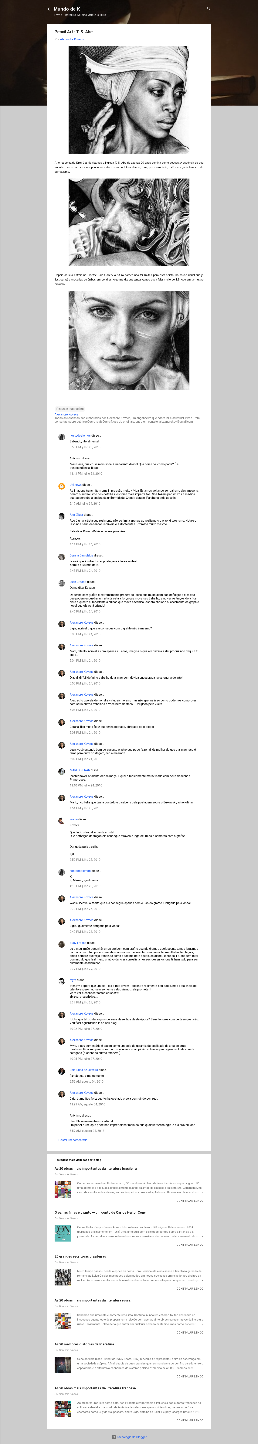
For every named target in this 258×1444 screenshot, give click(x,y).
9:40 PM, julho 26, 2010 (85, 932)
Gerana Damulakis (81, 555)
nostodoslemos (80, 435)
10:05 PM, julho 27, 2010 (86, 1059)
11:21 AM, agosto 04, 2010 (87, 1104)
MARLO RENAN (80, 770)
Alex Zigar (76, 515)
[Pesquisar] (208, 9)
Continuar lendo (189, 1201)
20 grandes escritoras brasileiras (80, 1256)
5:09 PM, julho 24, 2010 (85, 759)
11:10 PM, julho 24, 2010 (86, 785)
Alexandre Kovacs (81, 622)
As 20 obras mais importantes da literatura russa (93, 1300)
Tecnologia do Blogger (131, 1437)
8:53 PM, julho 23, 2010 (85, 447)
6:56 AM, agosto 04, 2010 (87, 1081)
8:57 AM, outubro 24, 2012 (87, 1131)
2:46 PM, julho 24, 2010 (85, 611)
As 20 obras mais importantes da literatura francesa (95, 1388)
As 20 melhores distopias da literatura (84, 1344)
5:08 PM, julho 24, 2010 (85, 710)
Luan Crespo (78, 582)
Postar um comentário (72, 1140)
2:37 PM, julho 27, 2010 (85, 969)
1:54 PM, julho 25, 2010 (85, 808)
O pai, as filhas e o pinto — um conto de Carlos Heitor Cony (100, 1212)
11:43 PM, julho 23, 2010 (86, 473)
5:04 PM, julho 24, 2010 (85, 660)
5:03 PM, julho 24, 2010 (85, 634)
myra (73, 980)
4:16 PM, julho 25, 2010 (85, 886)
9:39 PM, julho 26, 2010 (85, 909)
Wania (74, 819)
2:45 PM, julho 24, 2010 (85, 571)
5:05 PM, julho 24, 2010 (85, 683)
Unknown (76, 485)
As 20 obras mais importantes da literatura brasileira (96, 1168)
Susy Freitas (78, 943)
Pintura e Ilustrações (70, 409)
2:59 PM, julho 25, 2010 (85, 859)
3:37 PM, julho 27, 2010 (85, 1002)
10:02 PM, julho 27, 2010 (86, 1029)
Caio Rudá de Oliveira (84, 1070)
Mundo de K (67, 8)
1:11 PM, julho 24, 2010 (85, 544)
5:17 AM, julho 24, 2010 (85, 503)
